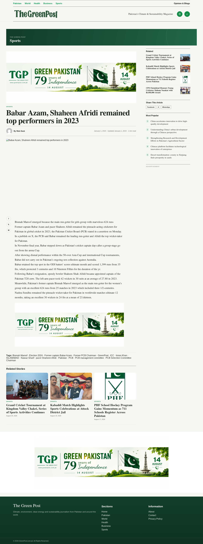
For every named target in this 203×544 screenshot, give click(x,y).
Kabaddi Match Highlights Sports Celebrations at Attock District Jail (69, 408)
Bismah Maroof (20, 355)
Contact (152, 515)
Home (104, 511)
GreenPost (103, 355)
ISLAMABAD (12, 358)
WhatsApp (166, 107)
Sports (59, 3)
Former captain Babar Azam (58, 355)
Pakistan (17, 3)
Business (47, 3)
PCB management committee (89, 358)
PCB (71, 358)
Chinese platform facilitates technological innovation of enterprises (168, 147)
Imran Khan (121, 355)
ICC (112, 355)
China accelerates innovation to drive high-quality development (169, 122)
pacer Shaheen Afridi (46, 358)
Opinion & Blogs (182, 3)
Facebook (150, 107)
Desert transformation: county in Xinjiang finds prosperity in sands (168, 156)
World (28, 3)
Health (37, 3)
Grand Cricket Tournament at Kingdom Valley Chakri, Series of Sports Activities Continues (26, 408)
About (151, 511)
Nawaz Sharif (27, 358)
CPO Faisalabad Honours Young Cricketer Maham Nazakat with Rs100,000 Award (159, 90)
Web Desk (20, 131)
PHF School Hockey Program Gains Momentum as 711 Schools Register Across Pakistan (113, 410)
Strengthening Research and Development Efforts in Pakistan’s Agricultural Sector (169, 139)
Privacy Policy (155, 519)
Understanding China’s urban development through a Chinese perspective (169, 131)
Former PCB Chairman (85, 355)
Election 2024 (36, 355)
